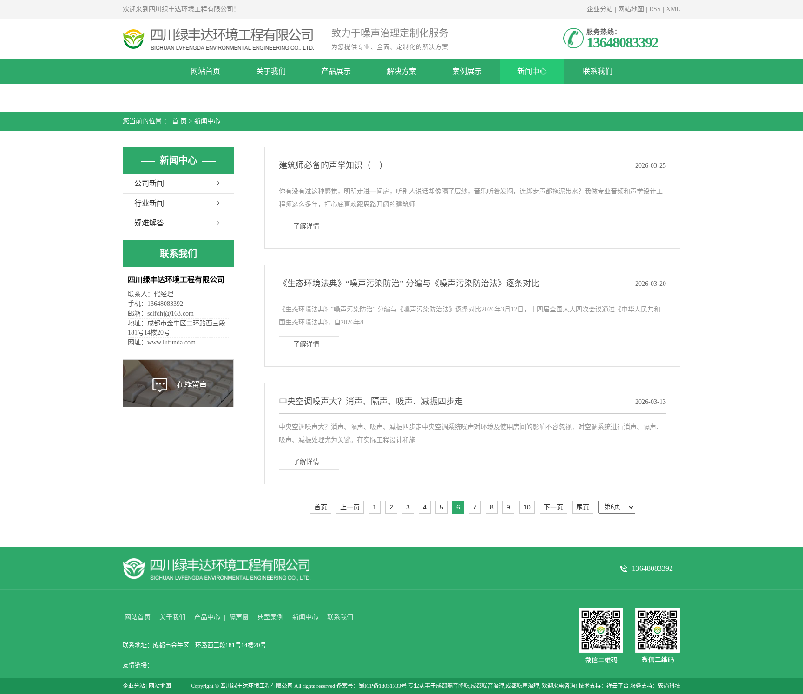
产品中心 (207, 617)
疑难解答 (149, 223)
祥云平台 (617, 686)
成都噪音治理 (487, 686)
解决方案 (401, 71)
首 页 (179, 121)
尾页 (582, 507)
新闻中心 (532, 71)
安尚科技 (669, 686)
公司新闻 (149, 183)
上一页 (350, 507)
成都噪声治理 (522, 686)
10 (527, 507)
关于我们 (271, 71)
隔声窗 (239, 617)
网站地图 (631, 9)
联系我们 (597, 71)
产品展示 (336, 71)
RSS (655, 9)
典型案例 (270, 617)
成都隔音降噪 (452, 686)
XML (673, 9)
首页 (320, 507)
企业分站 (600, 9)
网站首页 (205, 71)
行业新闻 (149, 203)
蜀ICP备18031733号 (383, 686)
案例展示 (467, 71)
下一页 (553, 507)
